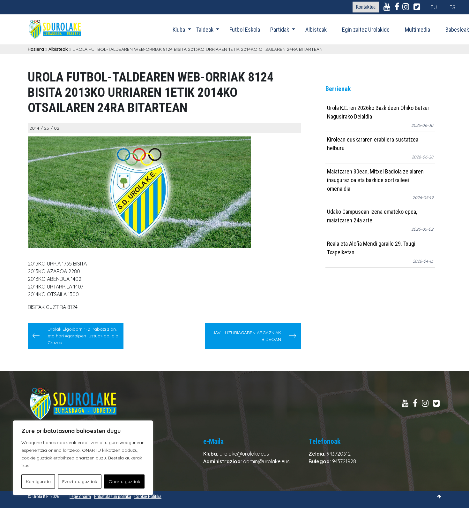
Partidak (280, 29)
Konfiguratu (38, 481)
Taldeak (205, 29)
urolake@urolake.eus (244, 453)
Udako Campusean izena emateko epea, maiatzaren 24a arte (372, 216)
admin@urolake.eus (266, 461)
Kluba (179, 29)
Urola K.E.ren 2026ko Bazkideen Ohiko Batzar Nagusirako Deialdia (378, 112)
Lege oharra (80, 496)
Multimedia (417, 29)
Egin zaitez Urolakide (366, 29)
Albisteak (316, 29)
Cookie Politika (147, 496)
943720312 (339, 453)
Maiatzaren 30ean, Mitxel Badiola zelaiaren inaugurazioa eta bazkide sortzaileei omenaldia (375, 180)
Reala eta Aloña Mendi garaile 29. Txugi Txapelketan (371, 248)
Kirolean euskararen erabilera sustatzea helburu (372, 144)
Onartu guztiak (124, 481)
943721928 (344, 461)
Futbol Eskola (244, 29)
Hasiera (36, 49)
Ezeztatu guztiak (79, 481)
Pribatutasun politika (112, 496)
